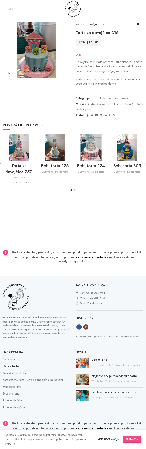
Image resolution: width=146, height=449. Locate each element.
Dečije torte (96, 24)
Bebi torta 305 (127, 165)
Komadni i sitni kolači (15, 373)
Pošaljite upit (88, 42)
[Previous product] (134, 24)
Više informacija (108, 439)
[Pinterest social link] (101, 115)
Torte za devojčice (119, 98)
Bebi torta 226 (55, 165)
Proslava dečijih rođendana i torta (114, 392)
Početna (80, 24)
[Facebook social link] (88, 115)
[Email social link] (96, 115)
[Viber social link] (114, 115)
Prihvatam (132, 439)
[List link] (109, 293)
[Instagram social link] (85, 327)
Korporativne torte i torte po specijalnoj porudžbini (33, 380)
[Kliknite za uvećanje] (8, 72)
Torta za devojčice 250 (18, 168)
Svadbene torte (12, 387)
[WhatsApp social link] (110, 115)
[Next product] (141, 24)
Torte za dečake (12, 400)
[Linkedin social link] (105, 115)
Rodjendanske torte (99, 104)
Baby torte (47, 172)
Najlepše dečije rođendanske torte (114, 376)
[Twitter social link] (92, 115)
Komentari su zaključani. (128, 365)
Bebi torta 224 (91, 165)
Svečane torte (11, 393)
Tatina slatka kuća (124, 104)
